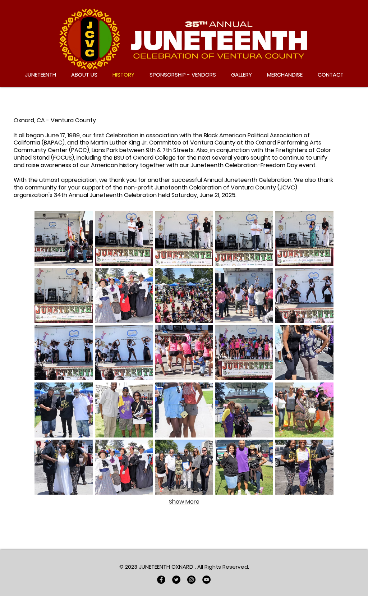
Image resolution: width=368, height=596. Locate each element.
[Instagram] (191, 580)
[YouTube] (206, 580)
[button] (63, 238)
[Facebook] (161, 580)
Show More (184, 502)
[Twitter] (176, 580)
